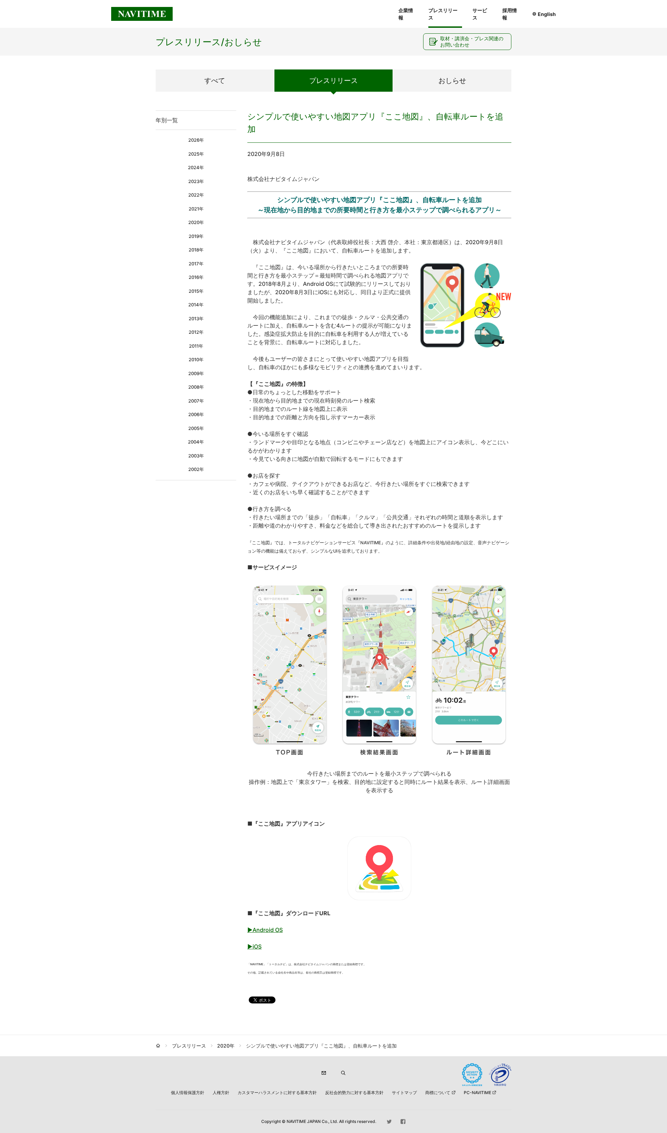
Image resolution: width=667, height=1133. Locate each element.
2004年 (196, 442)
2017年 (196, 263)
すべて (214, 80)
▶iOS (254, 946)
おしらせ (452, 80)
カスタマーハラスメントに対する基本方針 (277, 1092)
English (547, 14)
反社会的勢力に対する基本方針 (354, 1092)
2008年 (196, 387)
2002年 (196, 469)
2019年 (196, 236)
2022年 (196, 195)
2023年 (196, 181)
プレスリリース (443, 13)
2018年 (196, 250)
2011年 (196, 346)
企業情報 (405, 13)
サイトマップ (404, 1092)
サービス (479, 13)
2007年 (196, 401)
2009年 (196, 373)
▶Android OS (265, 929)
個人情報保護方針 (187, 1092)
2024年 (196, 167)
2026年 (196, 140)
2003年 (196, 455)
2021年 (196, 209)
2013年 (196, 318)
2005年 (196, 428)
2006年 (196, 414)
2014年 (196, 304)
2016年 (196, 277)
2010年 (196, 359)
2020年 (196, 222)
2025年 (196, 154)
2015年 (196, 291)
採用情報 (509, 13)
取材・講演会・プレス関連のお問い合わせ (471, 41)
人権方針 (221, 1092)
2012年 (196, 332)
